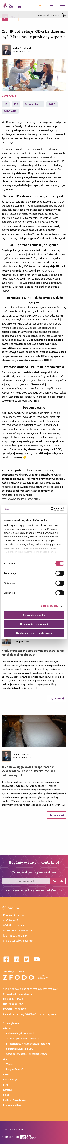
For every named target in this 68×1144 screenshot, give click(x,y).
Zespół (9, 1064)
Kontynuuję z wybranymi (34, 624)
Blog (5, 1084)
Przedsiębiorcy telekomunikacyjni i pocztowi (28, 1044)
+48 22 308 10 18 (22, 930)
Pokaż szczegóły (49, 605)
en (51, 5)
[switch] (59, 573)
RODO (52, 104)
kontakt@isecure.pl (53, 890)
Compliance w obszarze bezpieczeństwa (26, 1054)
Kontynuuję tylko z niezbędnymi (34, 633)
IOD (16, 104)
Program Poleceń (14, 1069)
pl (40, 5)
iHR (5, 104)
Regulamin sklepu (12, 1105)
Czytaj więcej (57, 698)
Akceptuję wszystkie (34, 615)
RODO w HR (10, 111)
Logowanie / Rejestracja (47, 15)
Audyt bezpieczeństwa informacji (22, 1038)
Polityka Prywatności (14, 1100)
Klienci (6, 1074)
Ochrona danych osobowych (20, 1033)
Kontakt (7, 1090)
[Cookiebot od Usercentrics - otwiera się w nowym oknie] (50, 509)
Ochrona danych (33, 104)
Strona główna (11, 1023)
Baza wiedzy (10, 1079)
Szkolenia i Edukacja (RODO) (20, 1049)
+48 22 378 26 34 (18, 935)
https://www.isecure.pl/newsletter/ (21, 498)
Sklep (6, 1095)
